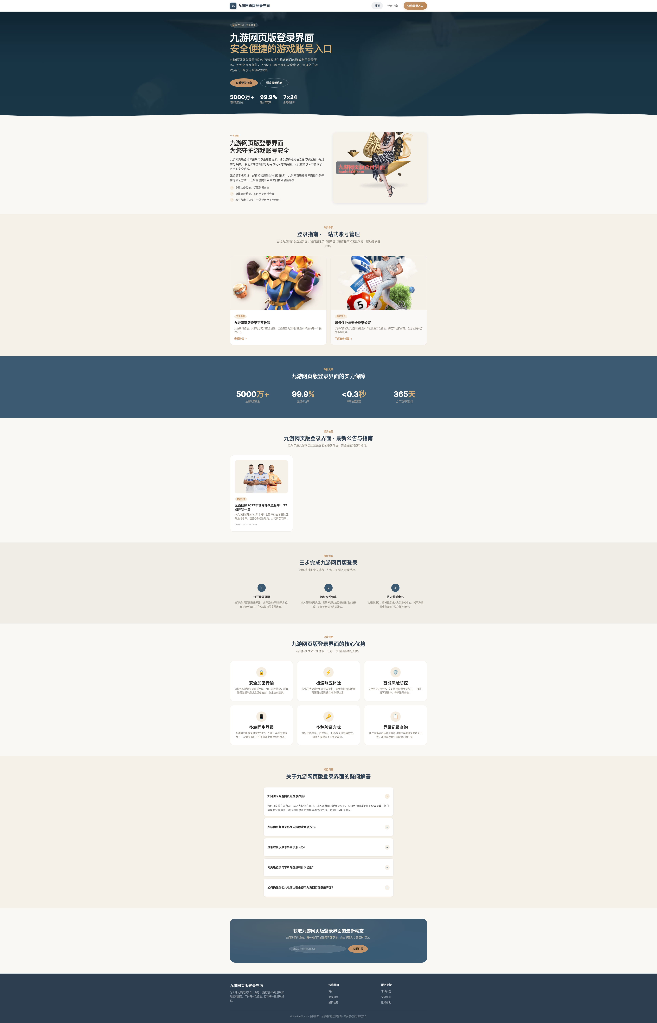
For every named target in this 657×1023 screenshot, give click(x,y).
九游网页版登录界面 (251, 6)
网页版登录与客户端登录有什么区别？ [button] (327, 867)
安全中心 (386, 996)
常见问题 (386, 991)
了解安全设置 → (343, 338)
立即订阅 (358, 948)
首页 (377, 5)
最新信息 (333, 1002)
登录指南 (392, 5)
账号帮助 (386, 1002)
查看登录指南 (244, 83)
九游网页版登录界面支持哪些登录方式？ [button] (327, 827)
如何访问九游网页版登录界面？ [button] (328, 796)
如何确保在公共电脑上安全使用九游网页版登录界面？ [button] (327, 887)
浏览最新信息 (274, 83)
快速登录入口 (415, 5)
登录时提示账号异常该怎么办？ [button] (327, 847)
